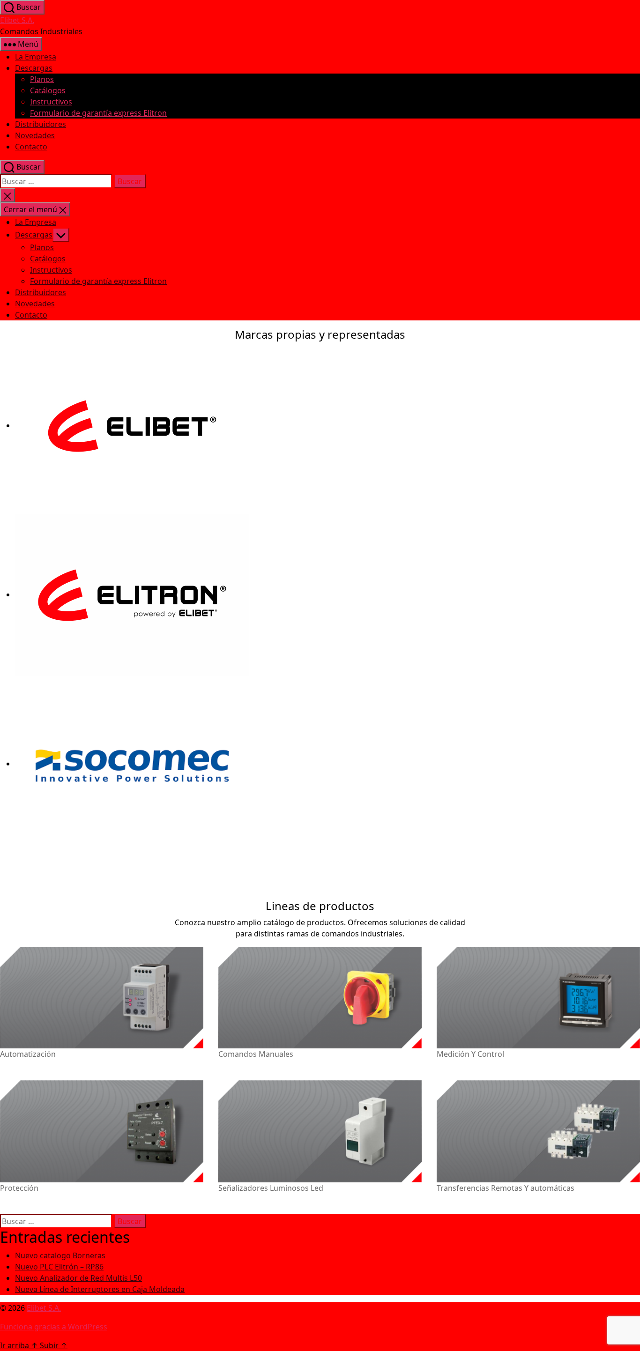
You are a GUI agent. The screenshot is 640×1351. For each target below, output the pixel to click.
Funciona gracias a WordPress (53, 1326)
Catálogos (48, 90)
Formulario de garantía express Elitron (98, 113)
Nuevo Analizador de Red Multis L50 (78, 1278)
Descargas (33, 68)
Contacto (31, 146)
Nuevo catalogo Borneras (60, 1255)
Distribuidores (40, 124)
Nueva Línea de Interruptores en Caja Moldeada (100, 1289)
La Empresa (35, 57)
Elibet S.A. (17, 20)
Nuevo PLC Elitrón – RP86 (59, 1267)
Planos (42, 79)
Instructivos (51, 101)
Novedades (35, 135)
